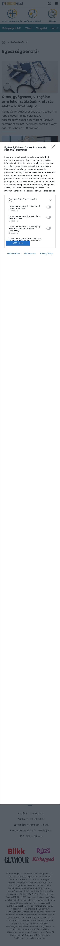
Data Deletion (13, 253)
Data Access (30, 253)
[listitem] (30, 200)
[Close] (54, 147)
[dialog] (30, 473)
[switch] (48, 207)
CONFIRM (18, 243)
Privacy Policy (46, 253)
